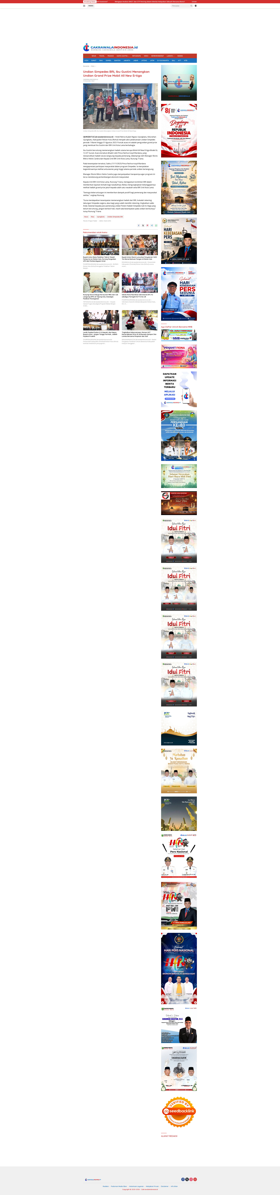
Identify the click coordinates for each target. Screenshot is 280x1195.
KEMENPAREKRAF (157, 56)
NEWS (94, 56)
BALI (173, 60)
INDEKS (90, 6)
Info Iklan (174, 1186)
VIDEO (146, 56)
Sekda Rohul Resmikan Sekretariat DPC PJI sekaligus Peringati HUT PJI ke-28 (137, 296)
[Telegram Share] (151, 225)
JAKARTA (126, 60)
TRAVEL (102, 56)
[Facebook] (183, 1179)
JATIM (152, 60)
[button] (191, 5)
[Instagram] (191, 1179)
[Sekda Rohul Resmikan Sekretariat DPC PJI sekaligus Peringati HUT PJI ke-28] (140, 282)
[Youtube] (195, 1179)
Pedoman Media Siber (119, 1186)
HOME (86, 56)
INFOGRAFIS (136, 56)
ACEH (86, 60)
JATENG (144, 60)
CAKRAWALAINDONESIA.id (90, 79)
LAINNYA (170, 56)
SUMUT (93, 60)
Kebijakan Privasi (152, 1186)
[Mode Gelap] (196, 6)
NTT (179, 60)
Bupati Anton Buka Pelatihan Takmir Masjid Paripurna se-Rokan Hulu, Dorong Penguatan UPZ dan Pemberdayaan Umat (99, 259)
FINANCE (111, 56)
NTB (185, 60)
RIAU (101, 60)
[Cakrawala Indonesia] (110, 47)
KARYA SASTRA (122, 56)
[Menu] (84, 6)
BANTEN (117, 60)
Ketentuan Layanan (136, 1186)
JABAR (135, 60)
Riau (92, 217)
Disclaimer (165, 1186)
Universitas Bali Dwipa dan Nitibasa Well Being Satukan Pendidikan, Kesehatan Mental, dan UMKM (154, 2)
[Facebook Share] (138, 225)
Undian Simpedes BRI (115, 217)
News (86, 217)
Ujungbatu (101, 217)
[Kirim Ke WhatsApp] (156, 225)
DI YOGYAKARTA (163, 60)
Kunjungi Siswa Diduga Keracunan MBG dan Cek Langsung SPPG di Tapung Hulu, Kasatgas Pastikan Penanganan (100, 297)
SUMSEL (108, 60)
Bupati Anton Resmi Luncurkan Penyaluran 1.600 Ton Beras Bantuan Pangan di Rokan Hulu (139, 258)
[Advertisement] (140, 25)
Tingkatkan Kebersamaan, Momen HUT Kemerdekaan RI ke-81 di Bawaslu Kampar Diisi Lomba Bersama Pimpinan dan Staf (139, 334)
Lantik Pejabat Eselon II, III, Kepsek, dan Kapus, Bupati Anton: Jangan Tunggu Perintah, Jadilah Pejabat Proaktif (100, 334)
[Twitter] (187, 1179)
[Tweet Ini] (143, 225)
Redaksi (106, 1186)
